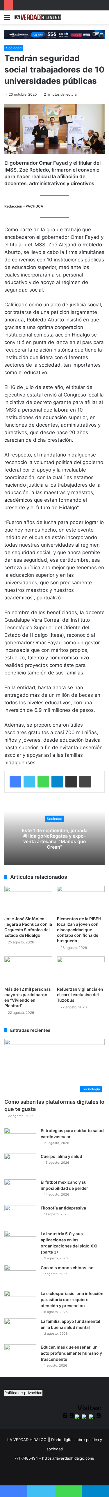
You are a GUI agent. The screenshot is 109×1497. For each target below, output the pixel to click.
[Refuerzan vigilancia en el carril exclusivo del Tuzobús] (81, 969)
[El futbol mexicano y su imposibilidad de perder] (20, 1190)
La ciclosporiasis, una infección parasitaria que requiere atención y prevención (72, 1299)
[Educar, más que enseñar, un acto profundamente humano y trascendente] (20, 1355)
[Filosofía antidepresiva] (20, 1216)
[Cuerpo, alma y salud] (20, 1164)
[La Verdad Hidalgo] (38, 17)
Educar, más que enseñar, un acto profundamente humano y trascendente (71, 1353)
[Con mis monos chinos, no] (20, 1276)
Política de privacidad (23, 1392)
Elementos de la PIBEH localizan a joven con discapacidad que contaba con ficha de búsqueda (79, 929)
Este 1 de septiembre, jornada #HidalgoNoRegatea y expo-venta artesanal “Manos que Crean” (54, 838)
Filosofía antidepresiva (63, 1207)
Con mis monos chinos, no (67, 1267)
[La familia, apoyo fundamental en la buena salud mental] (20, 1329)
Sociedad (14, 48)
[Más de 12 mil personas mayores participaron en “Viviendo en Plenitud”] (28, 969)
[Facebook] (15, 781)
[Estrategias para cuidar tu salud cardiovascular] (20, 1138)
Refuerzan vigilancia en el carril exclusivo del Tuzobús (80, 995)
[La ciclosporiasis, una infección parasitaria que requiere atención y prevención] (20, 1301)
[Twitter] (29, 781)
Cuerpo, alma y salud (61, 1156)
